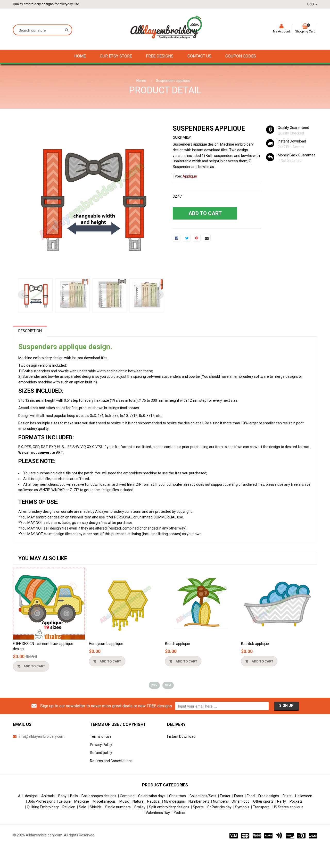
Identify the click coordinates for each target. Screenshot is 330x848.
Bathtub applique (255, 644)
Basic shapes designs (98, 796)
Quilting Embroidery (43, 807)
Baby (62, 796)
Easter (225, 796)
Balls (74, 796)
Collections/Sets (202, 796)
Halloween (303, 796)
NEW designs (174, 801)
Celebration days (152, 796)
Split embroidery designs (169, 807)
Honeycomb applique (106, 644)
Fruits (287, 796)
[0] (176, 238)
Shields (96, 807)
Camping (127, 796)
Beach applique (177, 644)
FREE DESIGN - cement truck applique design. (43, 646)
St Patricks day (219, 807)
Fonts (238, 796)
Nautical (153, 801)
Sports (198, 807)
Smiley (139, 807)
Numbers (220, 801)
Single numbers (118, 807)
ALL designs (28, 796)
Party (281, 801)
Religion (68, 807)
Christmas (177, 796)
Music (124, 801)
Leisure (65, 801)
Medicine (81, 801)
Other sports (263, 801)
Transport (261, 807)
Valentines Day (158, 813)
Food (251, 796)
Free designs (268, 796)
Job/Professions (41, 801)
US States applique (288, 807)
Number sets (198, 801)
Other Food (241, 801)
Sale (82, 807)
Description (30, 331)
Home (141, 81)
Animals (48, 796)
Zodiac (179, 813)
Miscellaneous (104, 801)
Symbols (242, 807)
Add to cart (34, 666)
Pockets (296, 801)
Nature (138, 801)
